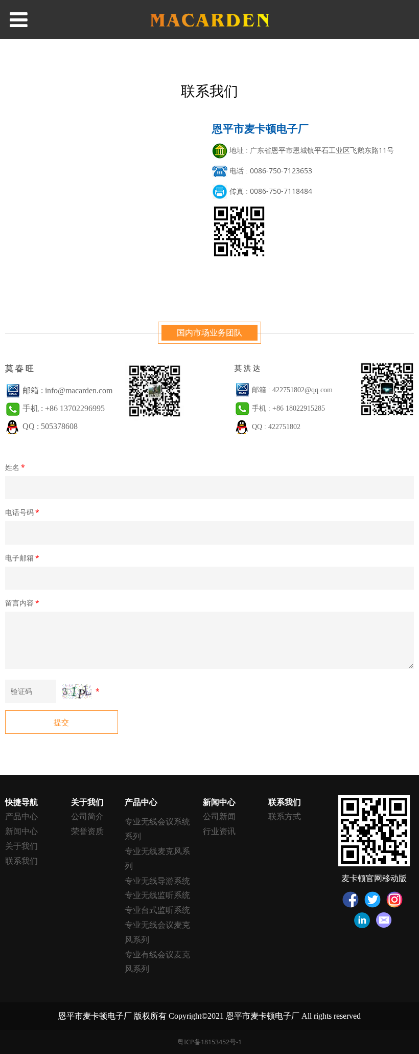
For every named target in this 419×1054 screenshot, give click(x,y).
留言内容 (22, 603)
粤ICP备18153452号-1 (209, 1042)
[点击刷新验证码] (77, 691)
